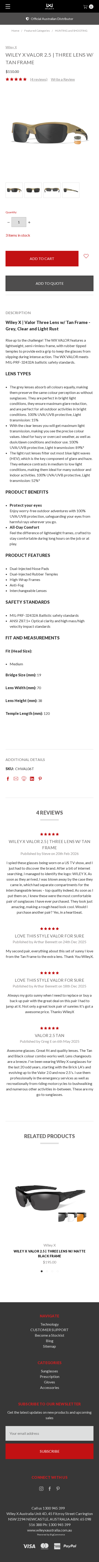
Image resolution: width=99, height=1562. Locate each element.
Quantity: (11, 212)
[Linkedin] (32, 778)
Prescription (49, 1376)
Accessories (49, 1387)
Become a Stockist (49, 1335)
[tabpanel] (49, 1211)
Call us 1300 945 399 (48, 1508)
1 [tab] (42, 1271)
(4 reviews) (38, 79)
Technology (49, 1324)
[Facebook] (8, 778)
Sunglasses (49, 1371)
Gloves (49, 1382)
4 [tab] (57, 1271)
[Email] (16, 778)
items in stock (18, 235)
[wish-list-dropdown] (86, 256)
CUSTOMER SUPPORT (49, 1329)
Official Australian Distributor (51, 19)
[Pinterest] (40, 778)
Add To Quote (50, 283)
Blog (49, 1340)
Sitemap (49, 1346)
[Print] (24, 778)
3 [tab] (52, 1271)
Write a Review (63, 79)
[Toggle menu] (6, 6)
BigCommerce (57, 1534)
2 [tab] (47, 1271)
